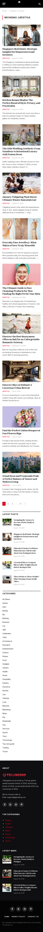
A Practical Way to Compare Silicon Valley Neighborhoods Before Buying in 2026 (25, 564)
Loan (4, 702)
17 (20, 504)
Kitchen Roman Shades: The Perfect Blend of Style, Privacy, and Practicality (21, 103)
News (5, 713)
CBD (4, 630)
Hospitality (7, 679)
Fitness (5, 656)
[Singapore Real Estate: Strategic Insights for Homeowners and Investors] (21, 35)
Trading (6, 748)
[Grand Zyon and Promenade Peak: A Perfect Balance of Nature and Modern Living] (21, 462)
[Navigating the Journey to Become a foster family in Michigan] (7, 523)
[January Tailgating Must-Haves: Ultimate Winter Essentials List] (21, 183)
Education (6, 645)
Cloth (5, 637)
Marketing (6, 710)
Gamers (5, 668)
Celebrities (7, 634)
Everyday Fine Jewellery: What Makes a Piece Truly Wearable (19, 244)
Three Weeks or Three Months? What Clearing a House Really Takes (26, 579)
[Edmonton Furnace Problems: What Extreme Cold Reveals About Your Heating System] (7, 551)
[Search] (39, 4)
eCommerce (7, 641)
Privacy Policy (18, 916)
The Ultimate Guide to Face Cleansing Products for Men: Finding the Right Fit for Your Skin (21, 291)
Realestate (7, 721)
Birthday (6, 618)
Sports (5, 732)
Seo (4, 725)
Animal (5, 603)
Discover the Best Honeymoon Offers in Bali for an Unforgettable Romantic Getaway (21, 339)
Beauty (5, 611)
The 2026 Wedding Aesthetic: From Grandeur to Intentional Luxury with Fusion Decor (21, 151)
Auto (4, 607)
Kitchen (5, 691)
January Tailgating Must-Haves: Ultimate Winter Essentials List (19, 198)
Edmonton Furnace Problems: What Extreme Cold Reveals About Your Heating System (26, 550)
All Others (6, 599)
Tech (5, 736)
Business (6, 622)
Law (4, 694)
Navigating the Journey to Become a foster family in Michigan (24, 522)
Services (6, 729)
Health (5, 672)
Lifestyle (6, 698)
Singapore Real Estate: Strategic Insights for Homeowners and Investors (19, 52)
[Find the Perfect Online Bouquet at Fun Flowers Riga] (21, 417)
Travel (5, 751)
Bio (4, 614)
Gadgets (6, 664)
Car (4, 626)
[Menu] (3, 4)
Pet (4, 717)
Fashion (6, 653)
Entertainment (8, 649)
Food (5, 660)
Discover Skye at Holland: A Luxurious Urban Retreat (17, 386)
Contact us (33, 916)
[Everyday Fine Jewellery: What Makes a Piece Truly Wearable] (21, 229)
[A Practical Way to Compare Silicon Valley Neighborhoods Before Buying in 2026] (7, 565)
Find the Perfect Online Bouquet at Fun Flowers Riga (21, 432)
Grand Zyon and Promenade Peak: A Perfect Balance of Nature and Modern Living (20, 479)
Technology (7, 740)
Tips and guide (8, 744)
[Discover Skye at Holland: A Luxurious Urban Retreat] (21, 371)
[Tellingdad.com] (21, 4)
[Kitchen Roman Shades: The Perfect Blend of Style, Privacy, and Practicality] (21, 86)
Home (5, 675)
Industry (6, 683)
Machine (6, 706)
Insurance (6, 687)
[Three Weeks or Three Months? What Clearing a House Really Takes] (7, 579)
